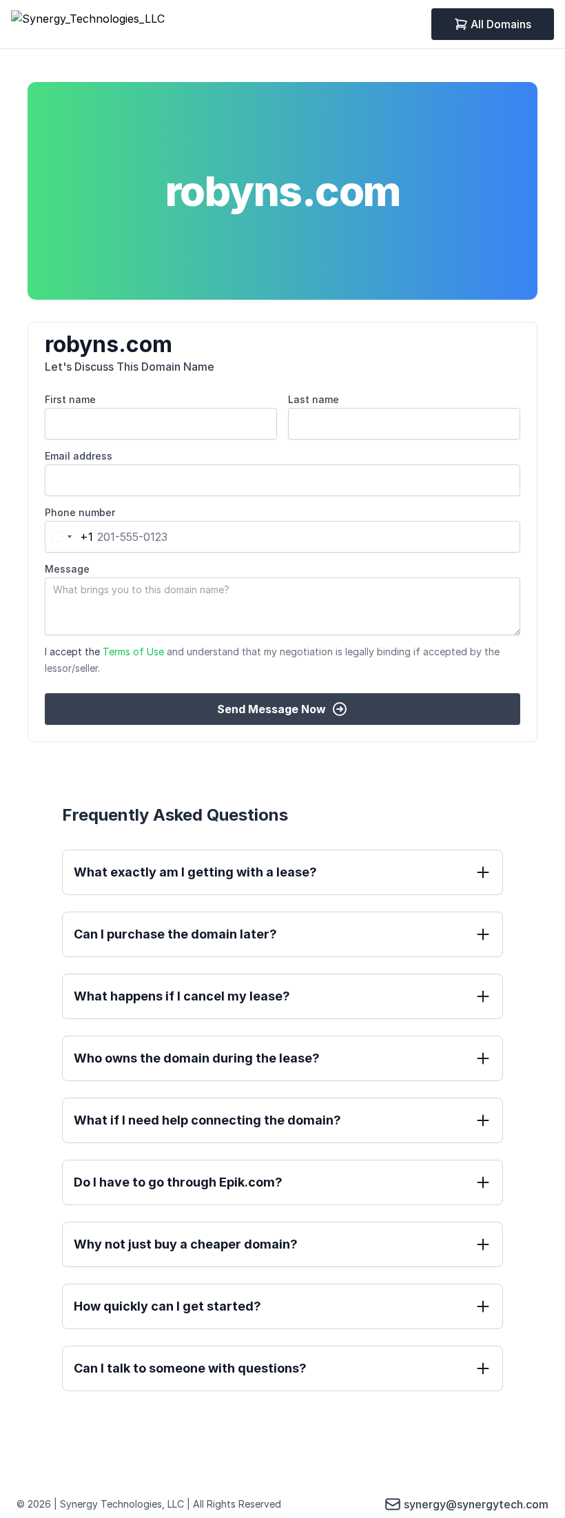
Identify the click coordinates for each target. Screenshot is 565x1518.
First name (70, 399)
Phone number (80, 512)
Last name (313, 399)
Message (67, 569)
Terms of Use (133, 651)
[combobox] (69, 537)
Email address (78, 456)
